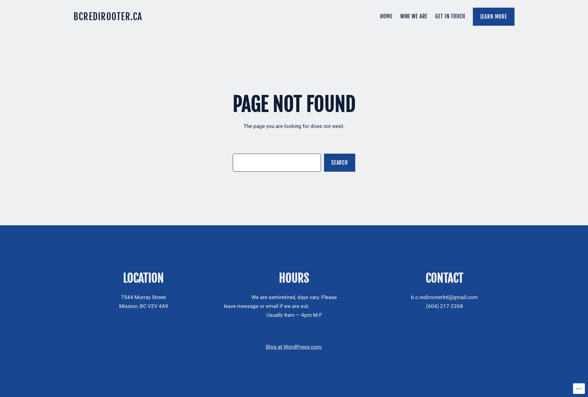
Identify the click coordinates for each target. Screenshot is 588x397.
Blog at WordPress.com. (294, 347)
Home (386, 16)
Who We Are (414, 16)
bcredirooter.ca (108, 16)
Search (339, 162)
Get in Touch (450, 16)
